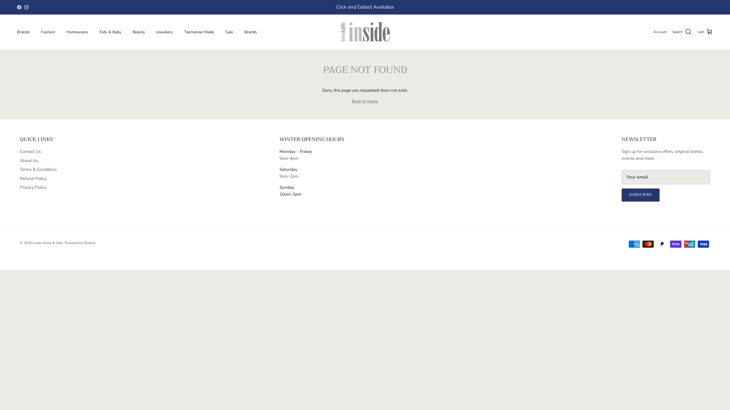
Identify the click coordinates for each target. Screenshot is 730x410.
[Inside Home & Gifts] (365, 32)
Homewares (77, 32)
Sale (229, 32)
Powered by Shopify (80, 243)
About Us (29, 160)
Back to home (365, 101)
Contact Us (30, 151)
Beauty (139, 32)
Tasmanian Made (199, 32)
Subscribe (640, 194)
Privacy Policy (33, 187)
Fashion (48, 32)
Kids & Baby (110, 32)
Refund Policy (33, 178)
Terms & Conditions (38, 169)
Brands (23, 32)
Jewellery (164, 32)
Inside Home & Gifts (48, 243)
